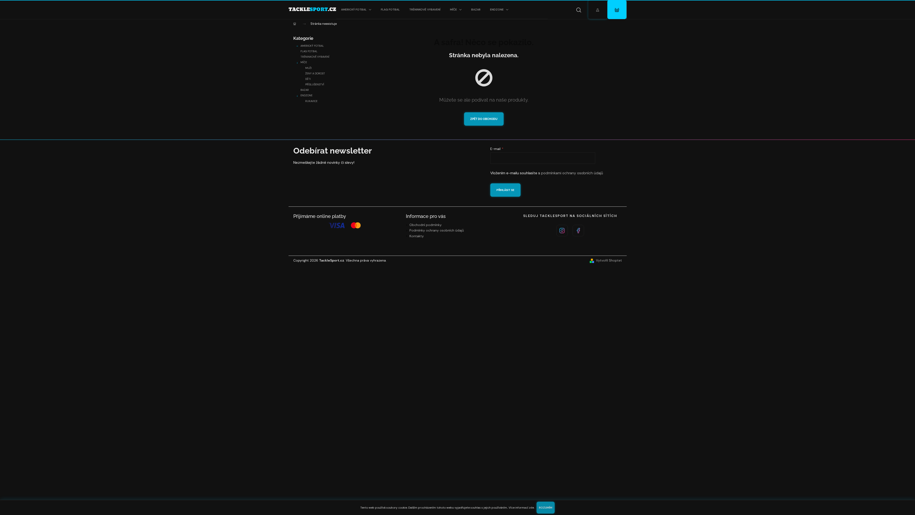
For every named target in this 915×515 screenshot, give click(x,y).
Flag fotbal (308, 51)
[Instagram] (562, 230)
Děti (308, 79)
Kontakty (416, 236)
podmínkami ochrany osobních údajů (572, 173)
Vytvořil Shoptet (609, 260)
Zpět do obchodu (483, 119)
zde (531, 508)
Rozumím (545, 508)
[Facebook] (578, 230)
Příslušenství (314, 84)
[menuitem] (356, 9)
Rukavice (311, 101)
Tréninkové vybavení (314, 56)
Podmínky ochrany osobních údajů (436, 230)
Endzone (306, 95)
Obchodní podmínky (425, 225)
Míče (303, 62)
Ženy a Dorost (315, 73)
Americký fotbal (312, 45)
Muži (308, 68)
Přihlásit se (505, 190)
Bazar (304, 90)
